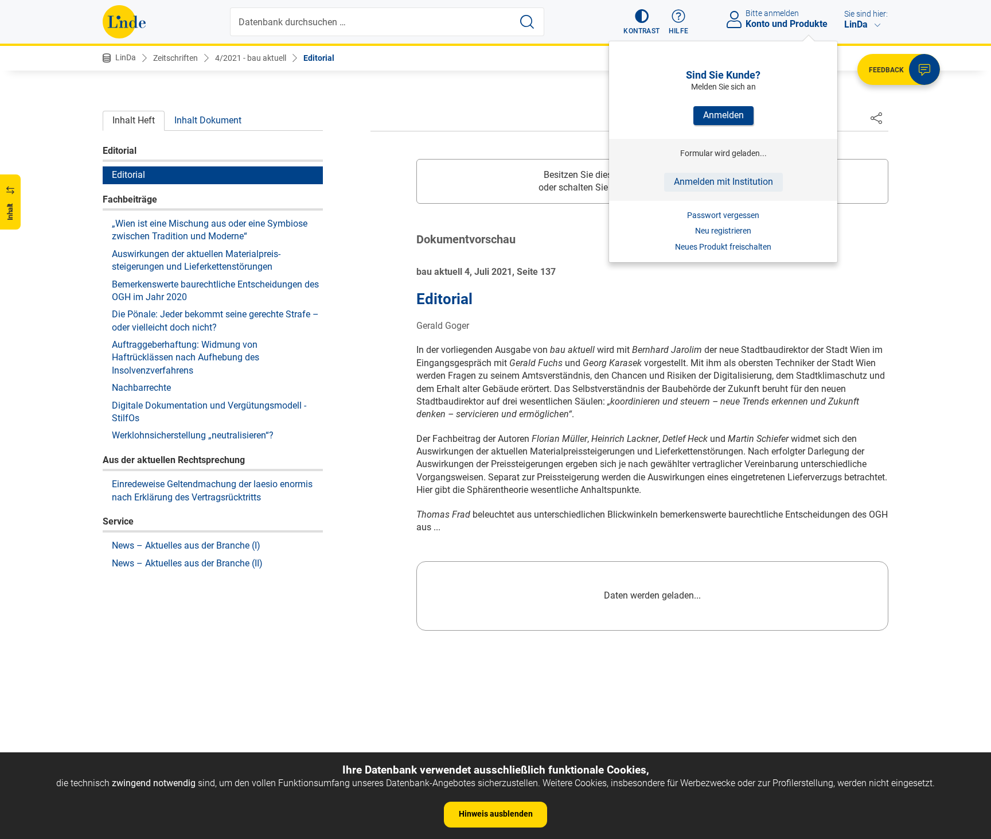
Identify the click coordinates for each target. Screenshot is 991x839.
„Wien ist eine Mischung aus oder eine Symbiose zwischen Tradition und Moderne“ (209, 229)
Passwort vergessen (723, 215)
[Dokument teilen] (876, 117)
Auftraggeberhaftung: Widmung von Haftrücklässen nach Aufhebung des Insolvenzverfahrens (185, 357)
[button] (641, 21)
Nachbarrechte (141, 387)
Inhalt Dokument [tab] (207, 120)
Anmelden (723, 115)
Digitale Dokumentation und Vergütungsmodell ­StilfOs (209, 411)
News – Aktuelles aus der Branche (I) (186, 545)
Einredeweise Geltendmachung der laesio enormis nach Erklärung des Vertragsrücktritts (212, 490)
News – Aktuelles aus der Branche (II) (187, 562)
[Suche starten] (527, 22)
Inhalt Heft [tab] (133, 120)
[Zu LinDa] (124, 21)
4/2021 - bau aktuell (250, 58)
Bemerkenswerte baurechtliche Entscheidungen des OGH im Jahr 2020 (215, 290)
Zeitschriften (175, 58)
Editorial (318, 58)
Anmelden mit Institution (723, 181)
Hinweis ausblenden (496, 813)
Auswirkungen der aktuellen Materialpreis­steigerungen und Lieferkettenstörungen (196, 259)
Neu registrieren (723, 230)
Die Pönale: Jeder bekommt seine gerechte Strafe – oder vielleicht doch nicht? (215, 320)
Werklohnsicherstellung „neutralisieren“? (193, 435)
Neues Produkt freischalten (723, 246)
